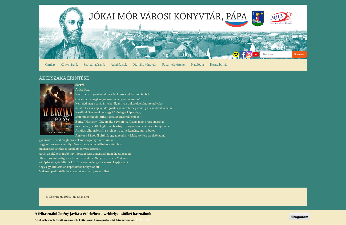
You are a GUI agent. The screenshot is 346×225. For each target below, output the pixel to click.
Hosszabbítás (218, 64)
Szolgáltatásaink (94, 64)
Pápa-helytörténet (173, 64)
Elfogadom (299, 217)
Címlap (50, 64)
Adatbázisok (119, 64)
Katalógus (197, 64)
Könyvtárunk (69, 64)
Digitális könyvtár (145, 64)
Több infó (142, 219)
